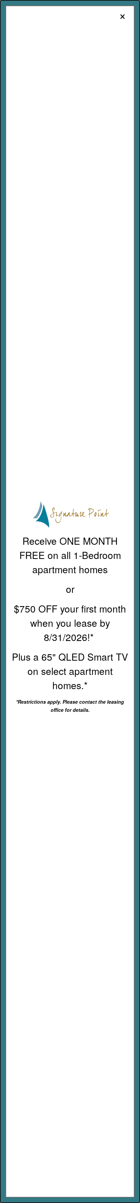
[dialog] (70, 601)
